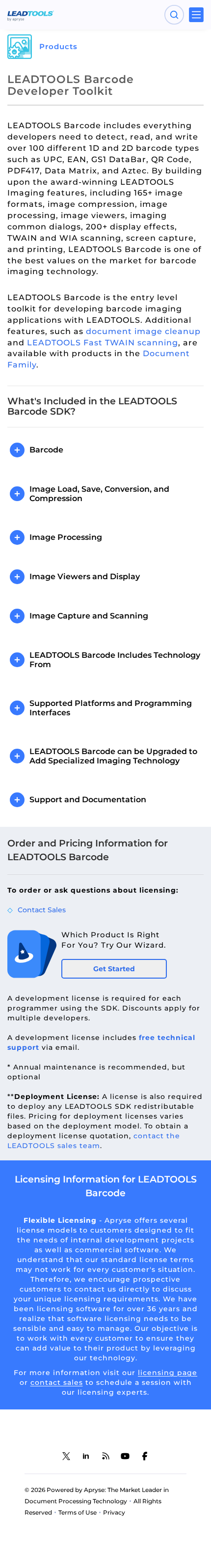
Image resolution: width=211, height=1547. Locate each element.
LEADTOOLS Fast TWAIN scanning (102, 342)
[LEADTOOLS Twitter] (66, 1456)
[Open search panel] (174, 15)
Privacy (114, 1512)
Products (58, 46)
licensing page (167, 1372)
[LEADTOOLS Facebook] (145, 1456)
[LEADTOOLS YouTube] (125, 1456)
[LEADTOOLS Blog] (105, 1456)
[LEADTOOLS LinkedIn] (86, 1456)
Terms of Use (77, 1512)
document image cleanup (143, 331)
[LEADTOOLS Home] (30, 14)
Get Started (114, 968)
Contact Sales (42, 909)
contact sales (56, 1382)
